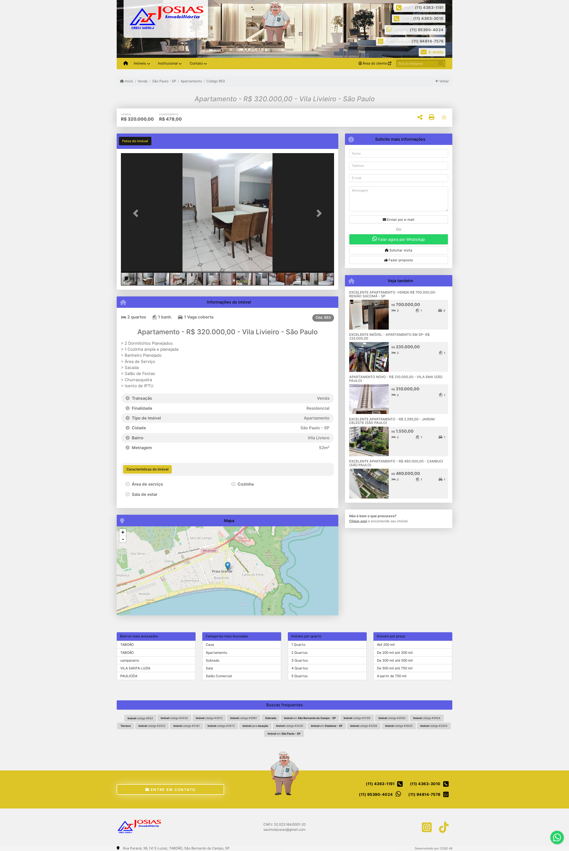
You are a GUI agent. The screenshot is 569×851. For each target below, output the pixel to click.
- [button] (122, 539)
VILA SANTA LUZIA (135, 668)
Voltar (444, 81)
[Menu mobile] (125, 64)
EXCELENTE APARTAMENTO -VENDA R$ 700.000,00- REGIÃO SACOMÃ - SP (392, 294)
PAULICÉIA (128, 676)
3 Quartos (299, 660)
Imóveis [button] (140, 63)
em (310, 718)
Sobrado (212, 660)
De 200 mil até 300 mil (395, 652)
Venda (143, 81)
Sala (209, 668)
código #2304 (433, 725)
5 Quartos (299, 676)
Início (128, 81)
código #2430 (289, 725)
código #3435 (174, 718)
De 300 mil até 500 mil (395, 660)
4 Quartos (299, 668)
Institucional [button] (168, 63)
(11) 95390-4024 (427, 30)
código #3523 (151, 725)
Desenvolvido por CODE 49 (433, 848)
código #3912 (209, 718)
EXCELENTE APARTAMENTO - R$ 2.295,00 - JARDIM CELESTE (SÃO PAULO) (392, 421)
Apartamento (191, 81)
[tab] (135, 141)
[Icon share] (426, 827)
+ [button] (122, 532)
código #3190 (357, 718)
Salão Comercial (219, 676)
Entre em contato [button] (172, 789)
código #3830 (399, 725)
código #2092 (392, 718)
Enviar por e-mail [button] (400, 219)
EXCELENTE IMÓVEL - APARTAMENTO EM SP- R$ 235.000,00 (389, 336)
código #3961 (243, 718)
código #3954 (426, 718)
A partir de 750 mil (392, 676)
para (255, 725)
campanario (129, 660)
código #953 (140, 718)
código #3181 (186, 725)
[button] (137, 213)
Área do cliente (375, 63)
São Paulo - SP (164, 81)
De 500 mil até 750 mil (395, 668)
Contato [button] (196, 63)
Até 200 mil (386, 644)
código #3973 (221, 725)
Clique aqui (358, 521)
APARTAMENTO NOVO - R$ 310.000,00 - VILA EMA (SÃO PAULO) (396, 379)
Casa (210, 644)
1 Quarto (298, 644)
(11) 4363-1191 (429, 7)
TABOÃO (127, 644)
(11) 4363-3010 (428, 18)
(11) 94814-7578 (427, 41)
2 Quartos (299, 652)
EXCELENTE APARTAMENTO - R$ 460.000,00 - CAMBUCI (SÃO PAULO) (396, 463)
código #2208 (363, 725)
